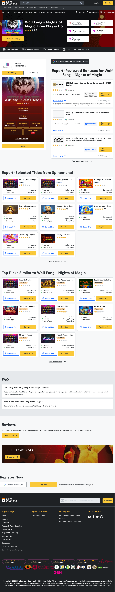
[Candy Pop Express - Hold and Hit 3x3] (10, 238)
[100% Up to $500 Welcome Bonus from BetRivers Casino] (58, 114)
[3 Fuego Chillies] (48, 238)
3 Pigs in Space (25, 335)
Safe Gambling (7, 536)
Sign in (90, 485)
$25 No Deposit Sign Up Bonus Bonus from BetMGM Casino (88, 84)
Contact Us (6, 543)
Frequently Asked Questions (12, 526)
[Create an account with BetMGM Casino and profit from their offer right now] (105, 101)
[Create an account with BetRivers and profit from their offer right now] (105, 130)
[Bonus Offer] (11, 198)
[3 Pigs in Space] (10, 338)
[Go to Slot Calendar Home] (9, 3)
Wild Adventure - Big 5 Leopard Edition (65, 280)
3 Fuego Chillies (63, 235)
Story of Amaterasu (27, 206)
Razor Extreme (25, 280)
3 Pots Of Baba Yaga (27, 180)
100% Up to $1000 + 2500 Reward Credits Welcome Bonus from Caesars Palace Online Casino (88, 139)
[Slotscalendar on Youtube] (90, 516)
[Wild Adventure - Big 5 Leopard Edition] (48, 283)
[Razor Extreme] (10, 283)
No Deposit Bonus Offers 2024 (70, 522)
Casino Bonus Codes (38, 516)
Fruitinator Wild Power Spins (102, 280)
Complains (5, 522)
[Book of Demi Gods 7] (48, 209)
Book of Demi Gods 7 (64, 206)
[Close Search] (81, 3)
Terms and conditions (9, 546)
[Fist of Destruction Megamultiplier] (48, 338)
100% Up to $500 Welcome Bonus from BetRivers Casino (88, 113)
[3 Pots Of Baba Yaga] (10, 183)
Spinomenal (23, 110)
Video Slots (23, 118)
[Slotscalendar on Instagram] (102, 516)
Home (4, 516)
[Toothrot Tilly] (48, 309)
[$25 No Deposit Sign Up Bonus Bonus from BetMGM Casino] (58, 84)
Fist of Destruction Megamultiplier (64, 335)
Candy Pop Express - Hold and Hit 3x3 (27, 235)
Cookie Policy (6, 540)
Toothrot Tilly (62, 306)
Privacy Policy (7, 529)
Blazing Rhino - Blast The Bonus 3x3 (65, 180)
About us (5, 519)
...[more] (109, 105)
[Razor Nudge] (86, 310)
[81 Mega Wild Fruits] (86, 183)
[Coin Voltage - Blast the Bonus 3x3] (86, 210)
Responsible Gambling (10, 533)
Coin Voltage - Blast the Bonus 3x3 (103, 206)
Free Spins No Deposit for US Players (69, 517)
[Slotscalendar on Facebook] (94, 516)
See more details (21, 139)
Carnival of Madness (27, 306)
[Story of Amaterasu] (10, 209)
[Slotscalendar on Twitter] (98, 516)
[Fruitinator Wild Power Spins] (86, 283)
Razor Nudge (99, 306)
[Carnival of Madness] (10, 310)
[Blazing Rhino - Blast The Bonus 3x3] (48, 183)
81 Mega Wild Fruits (102, 180)
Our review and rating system (12, 550)
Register (43, 485)
